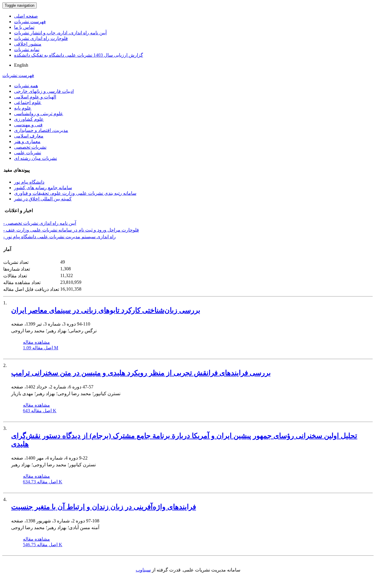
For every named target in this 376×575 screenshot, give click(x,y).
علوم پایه (22, 107)
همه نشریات (26, 85)
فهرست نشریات (30, 21)
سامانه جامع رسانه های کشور (43, 187)
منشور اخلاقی (27, 43)
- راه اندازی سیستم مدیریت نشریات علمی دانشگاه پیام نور (59, 236)
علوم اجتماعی (27, 102)
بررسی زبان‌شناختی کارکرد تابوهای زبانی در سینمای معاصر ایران (105, 310)
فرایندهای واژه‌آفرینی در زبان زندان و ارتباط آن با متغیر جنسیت (103, 507)
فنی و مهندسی (28, 124)
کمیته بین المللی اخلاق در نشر (43, 198)
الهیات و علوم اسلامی (35, 96)
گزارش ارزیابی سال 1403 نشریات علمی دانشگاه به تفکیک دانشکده (78, 55)
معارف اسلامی (28, 135)
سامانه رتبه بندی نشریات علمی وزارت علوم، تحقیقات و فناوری (75, 193)
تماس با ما (24, 27)
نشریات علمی (27, 152)
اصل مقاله (40, 347)
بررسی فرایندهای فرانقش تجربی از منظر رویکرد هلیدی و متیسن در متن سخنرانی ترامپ (141, 373)
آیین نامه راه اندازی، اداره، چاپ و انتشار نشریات (60, 32)
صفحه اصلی (26, 16)
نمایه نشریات (26, 49)
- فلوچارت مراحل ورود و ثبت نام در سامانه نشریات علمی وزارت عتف (71, 229)
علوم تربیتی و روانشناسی (38, 113)
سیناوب (143, 569)
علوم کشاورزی (29, 119)
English (21, 65)
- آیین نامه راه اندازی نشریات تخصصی (39, 223)
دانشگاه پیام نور (29, 182)
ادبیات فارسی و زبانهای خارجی (44, 91)
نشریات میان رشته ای (35, 158)
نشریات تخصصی (30, 147)
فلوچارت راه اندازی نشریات (41, 38)
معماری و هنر (27, 141)
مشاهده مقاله (36, 342)
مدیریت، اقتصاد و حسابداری (41, 130)
